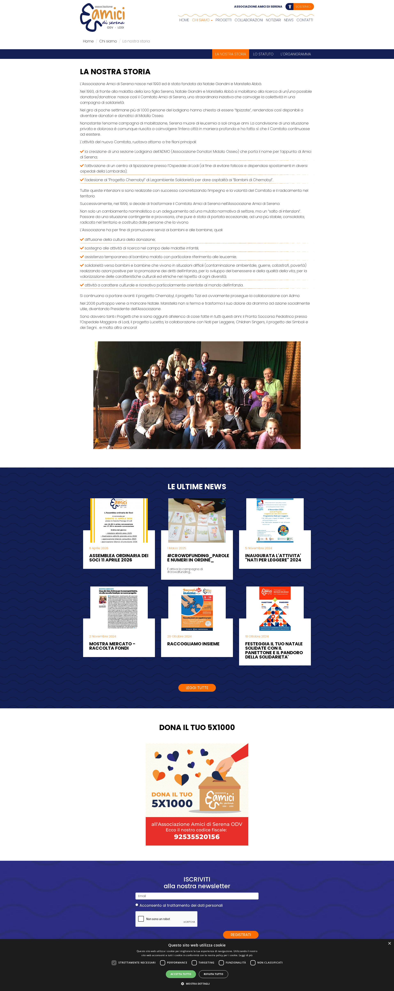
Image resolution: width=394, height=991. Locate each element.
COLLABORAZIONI (249, 20)
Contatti (305, 20)
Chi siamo (201, 20)
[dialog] (197, 965)
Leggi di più (246, 955)
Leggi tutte (197, 687)
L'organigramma (296, 54)
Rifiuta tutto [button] (213, 974)
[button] (197, 983)
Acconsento (181, 905)
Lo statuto (263, 54)
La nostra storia (230, 54)
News (288, 20)
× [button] (389, 943)
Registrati (241, 934)
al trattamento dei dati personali (193, 905)
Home (184, 20)
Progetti (223, 20)
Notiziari (273, 20)
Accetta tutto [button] (181, 974)
